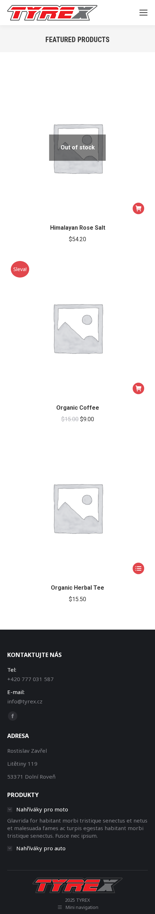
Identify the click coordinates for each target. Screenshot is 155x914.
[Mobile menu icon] (143, 12)
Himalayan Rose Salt (77, 227)
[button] (138, 388)
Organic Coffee (77, 407)
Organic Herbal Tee (77, 587)
